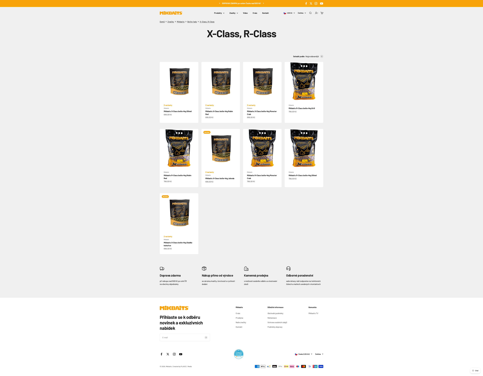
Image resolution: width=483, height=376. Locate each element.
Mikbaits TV (313, 313)
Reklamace (272, 318)
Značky (232, 13)
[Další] (263, 3)
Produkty (218, 13)
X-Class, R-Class (207, 22)
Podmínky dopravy (275, 327)
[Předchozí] (219, 3)
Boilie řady (192, 22)
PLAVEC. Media (186, 366)
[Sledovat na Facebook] (306, 3)
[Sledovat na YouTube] (321, 3)
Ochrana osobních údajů (277, 322)
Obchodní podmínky (275, 313)
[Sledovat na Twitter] (311, 3)
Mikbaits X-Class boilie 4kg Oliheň (178, 111)
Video (245, 13)
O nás (255, 13)
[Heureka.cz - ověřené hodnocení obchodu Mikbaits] (239, 354)
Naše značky (241, 322)
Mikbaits (181, 22)
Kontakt (265, 13)
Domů (162, 22)
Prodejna (239, 318)
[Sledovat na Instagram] (316, 3)
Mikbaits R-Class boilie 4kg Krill (302, 108)
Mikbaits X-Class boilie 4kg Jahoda (219, 178)
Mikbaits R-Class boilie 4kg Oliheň (303, 175)
